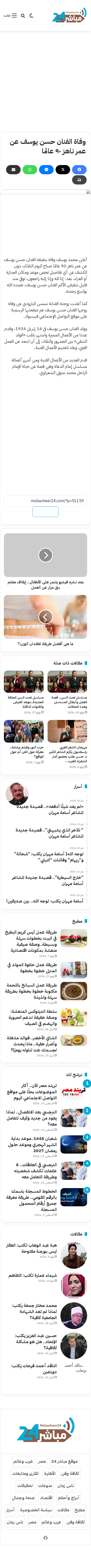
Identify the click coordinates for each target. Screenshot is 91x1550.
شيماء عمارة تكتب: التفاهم (32, 1275)
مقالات (63, 1509)
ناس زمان (65, 1485)
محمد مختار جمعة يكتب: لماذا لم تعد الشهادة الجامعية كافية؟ (34, 1311)
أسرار (10, 1509)
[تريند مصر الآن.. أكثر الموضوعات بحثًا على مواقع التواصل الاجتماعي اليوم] (73, 1091)
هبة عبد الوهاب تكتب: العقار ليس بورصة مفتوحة (31, 1248)
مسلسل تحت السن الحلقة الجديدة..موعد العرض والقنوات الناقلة (26, 702)
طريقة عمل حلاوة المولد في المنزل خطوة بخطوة (32, 967)
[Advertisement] (45, 81)
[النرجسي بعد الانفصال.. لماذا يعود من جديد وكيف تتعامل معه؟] (73, 1118)
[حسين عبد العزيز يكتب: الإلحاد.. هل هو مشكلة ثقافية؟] (73, 1345)
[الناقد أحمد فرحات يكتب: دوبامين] (73, 1376)
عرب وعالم (23, 1461)
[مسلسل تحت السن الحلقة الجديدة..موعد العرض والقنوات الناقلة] (24, 682)
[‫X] (63, 169)
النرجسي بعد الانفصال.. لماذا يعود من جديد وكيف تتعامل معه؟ (31, 1118)
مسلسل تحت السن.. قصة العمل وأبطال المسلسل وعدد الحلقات (69, 702)
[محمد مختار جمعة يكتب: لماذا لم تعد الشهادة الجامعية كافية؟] (73, 1315)
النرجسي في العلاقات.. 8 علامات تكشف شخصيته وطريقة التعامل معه (35, 1170)
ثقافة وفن (70, 1473)
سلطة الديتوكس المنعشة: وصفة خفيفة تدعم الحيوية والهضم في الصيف (32, 1017)
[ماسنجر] (46, 169)
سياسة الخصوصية (36, 1509)
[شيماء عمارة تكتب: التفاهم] (73, 1285)
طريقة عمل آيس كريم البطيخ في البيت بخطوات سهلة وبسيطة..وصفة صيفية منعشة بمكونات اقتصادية (31, 941)
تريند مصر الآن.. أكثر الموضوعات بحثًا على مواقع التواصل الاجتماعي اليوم (32, 1091)
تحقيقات (25, 1485)
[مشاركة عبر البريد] (13, 169)
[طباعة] (79, 179)
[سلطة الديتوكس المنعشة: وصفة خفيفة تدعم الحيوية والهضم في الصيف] (73, 1017)
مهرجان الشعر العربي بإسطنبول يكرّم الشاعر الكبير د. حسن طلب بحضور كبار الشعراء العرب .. (68, 754)
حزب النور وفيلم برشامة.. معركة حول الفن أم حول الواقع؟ (27, 752)
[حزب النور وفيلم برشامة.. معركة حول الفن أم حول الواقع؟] (24, 731)
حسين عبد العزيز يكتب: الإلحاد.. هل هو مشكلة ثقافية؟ (36, 1341)
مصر (42, 1461)
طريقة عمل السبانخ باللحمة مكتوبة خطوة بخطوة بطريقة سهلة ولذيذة (31, 991)
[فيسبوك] (79, 169)
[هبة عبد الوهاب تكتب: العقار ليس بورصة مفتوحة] (73, 1255)
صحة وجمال (23, 1497)
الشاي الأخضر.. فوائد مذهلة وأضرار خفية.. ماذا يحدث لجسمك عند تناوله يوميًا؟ (32, 1043)
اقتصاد (46, 1497)
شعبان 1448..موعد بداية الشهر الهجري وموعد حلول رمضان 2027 (32, 1144)
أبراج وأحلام (68, 1497)
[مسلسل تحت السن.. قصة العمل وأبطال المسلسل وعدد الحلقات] (67, 682)
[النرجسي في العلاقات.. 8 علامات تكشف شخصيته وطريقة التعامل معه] (73, 1171)
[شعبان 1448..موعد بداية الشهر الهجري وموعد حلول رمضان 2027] (73, 1144)
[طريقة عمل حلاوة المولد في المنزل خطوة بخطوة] (73, 970)
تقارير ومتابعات (25, 1473)
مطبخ (79, 1509)
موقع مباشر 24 (64, 1461)
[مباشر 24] (69, 15)
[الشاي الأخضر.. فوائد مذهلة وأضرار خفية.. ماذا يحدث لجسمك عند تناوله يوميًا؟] (73, 1040)
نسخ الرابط (45, 511)
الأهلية (50, 1473)
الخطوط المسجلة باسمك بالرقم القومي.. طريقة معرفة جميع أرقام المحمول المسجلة (31, 1200)
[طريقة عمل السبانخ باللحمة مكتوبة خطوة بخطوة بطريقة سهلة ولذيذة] (73, 991)
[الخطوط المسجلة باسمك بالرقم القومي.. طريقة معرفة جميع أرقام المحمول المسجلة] (73, 1197)
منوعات (45, 1485)
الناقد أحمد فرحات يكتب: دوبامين (34, 1368)
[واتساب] (30, 169)
